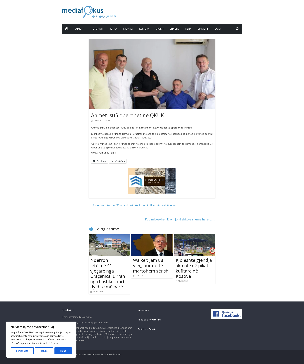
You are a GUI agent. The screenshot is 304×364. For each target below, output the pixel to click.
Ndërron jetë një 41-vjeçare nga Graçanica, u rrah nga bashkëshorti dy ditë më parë (108, 273)
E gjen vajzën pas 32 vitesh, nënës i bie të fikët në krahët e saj (132, 205)
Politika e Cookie (147, 329)
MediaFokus (115, 354)
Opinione (202, 28)
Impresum (143, 310)
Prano (63, 350)
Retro (113, 28)
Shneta (174, 28)
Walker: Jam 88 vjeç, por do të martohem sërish (150, 265)
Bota (218, 28)
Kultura (144, 28)
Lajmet (78, 28)
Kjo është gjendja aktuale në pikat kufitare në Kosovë (194, 268)
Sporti (160, 28)
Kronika (128, 28)
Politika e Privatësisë (149, 319)
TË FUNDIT (97, 28)
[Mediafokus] (66, 28)
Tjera (188, 28)
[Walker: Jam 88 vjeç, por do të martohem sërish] (152, 236)
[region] (41, 340)
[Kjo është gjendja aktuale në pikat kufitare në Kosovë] (194, 236)
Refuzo (44, 350)
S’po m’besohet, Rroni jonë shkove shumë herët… (180, 219)
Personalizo (22, 350)
